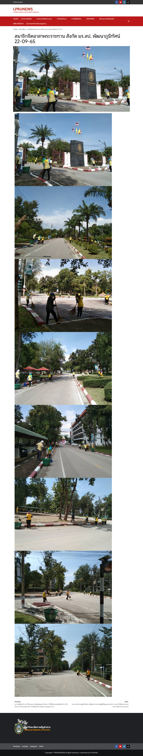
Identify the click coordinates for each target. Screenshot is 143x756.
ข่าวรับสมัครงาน (62, 19)
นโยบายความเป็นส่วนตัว (106, 19)
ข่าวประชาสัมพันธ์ (26, 19)
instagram (33, 746)
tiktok (41, 746)
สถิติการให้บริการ (18, 24)
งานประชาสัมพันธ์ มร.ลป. (44, 19)
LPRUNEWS (23, 9)
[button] (128, 21)
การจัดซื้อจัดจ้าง (76, 19)
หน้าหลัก (15, 19)
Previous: (41, 704)
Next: (100, 704)
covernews (84, 753)
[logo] (32, 727)
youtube (25, 746)
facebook (16, 746)
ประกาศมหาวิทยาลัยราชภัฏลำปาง (36, 24)
